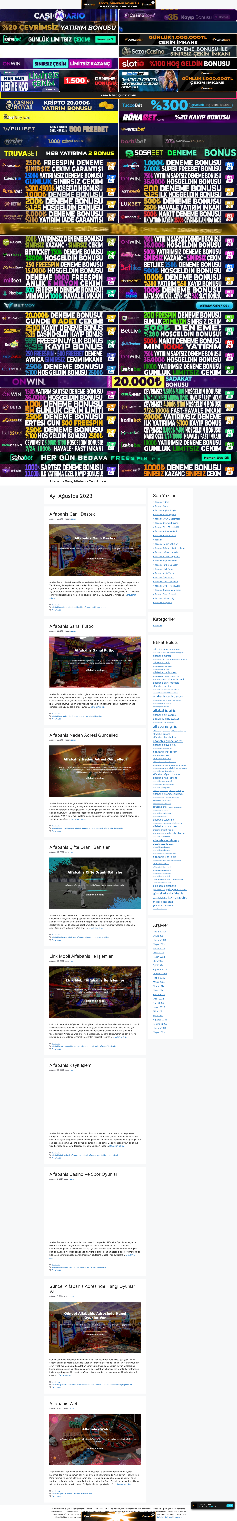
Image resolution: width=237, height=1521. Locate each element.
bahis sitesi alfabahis (86, 1384)
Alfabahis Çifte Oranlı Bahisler (79, 847)
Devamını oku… (98, 707)
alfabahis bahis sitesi (61, 1155)
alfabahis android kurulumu (178, 659)
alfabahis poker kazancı (160, 791)
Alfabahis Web (64, 1403)
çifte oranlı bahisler (102, 937)
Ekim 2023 (158, 1011)
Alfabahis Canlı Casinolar (165, 581)
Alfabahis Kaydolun (162, 602)
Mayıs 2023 (159, 1032)
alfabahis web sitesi (161, 836)
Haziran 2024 (160, 978)
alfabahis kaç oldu (72, 1493)
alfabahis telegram (163, 819)
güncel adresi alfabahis (113, 828)
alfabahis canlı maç (159, 700)
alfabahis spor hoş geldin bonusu (66, 1046)
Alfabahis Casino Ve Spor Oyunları (83, 1174)
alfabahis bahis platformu (161, 669)
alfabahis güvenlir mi (164, 744)
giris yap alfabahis (176, 889)
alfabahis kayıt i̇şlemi (79, 1155)
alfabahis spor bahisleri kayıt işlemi (103, 1155)
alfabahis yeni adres (161, 847)
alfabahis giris (77, 607)
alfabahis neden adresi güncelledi (89, 828)
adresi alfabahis (162, 649)
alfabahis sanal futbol (79, 716)
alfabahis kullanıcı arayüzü (177, 765)
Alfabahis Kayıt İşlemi (70, 1065)
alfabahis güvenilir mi (60, 716)
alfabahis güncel (161, 734)
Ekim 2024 (158, 961)
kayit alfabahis (177, 897)
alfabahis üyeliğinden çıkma (162, 870)
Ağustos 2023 (160, 1019)
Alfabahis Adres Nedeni (165, 531)
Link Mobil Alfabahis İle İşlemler (81, 956)
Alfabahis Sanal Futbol (72, 626)
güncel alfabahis (160, 898)
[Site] (59, 165)
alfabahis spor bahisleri (162, 813)
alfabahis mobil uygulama (163, 771)
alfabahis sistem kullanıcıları (162, 804)
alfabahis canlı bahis (163, 686)
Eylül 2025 (158, 936)
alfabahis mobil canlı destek (95, 607)
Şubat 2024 (159, 994)
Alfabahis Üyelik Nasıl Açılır (166, 586)
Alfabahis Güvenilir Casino (166, 552)
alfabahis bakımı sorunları (161, 676)
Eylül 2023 (158, 1015)
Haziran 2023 (160, 1028)
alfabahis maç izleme (178, 768)
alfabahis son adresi (175, 807)
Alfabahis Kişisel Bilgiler (165, 510)
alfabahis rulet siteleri (172, 797)
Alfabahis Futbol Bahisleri (165, 565)
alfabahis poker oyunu (160, 909)
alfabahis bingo (175, 676)
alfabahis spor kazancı (160, 816)
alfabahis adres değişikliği (175, 653)
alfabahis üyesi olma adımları (162, 873)
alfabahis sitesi (160, 806)
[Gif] (118, 229)
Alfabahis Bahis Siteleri (164, 594)
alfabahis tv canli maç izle (163, 830)
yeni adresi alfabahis (163, 905)
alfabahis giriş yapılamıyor (161, 731)
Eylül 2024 (158, 965)
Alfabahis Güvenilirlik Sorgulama (169, 548)
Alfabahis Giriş (160, 506)
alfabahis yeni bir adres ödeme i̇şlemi (165, 853)
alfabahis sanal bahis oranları (162, 801)
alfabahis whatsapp (85, 937)
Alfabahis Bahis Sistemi (164, 535)
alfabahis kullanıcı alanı (160, 765)
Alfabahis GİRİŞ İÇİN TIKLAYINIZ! (118, 95)
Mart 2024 (158, 990)
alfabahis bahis (161, 662)
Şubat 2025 (159, 948)
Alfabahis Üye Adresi (163, 577)
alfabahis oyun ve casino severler (163, 784)
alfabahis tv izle (159, 833)
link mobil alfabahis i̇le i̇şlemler (103, 1046)
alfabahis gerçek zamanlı (161, 706)
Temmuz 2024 (160, 973)
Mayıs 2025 (159, 944)
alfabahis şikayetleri (161, 876)
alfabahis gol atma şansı (178, 731)
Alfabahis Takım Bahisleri (165, 544)
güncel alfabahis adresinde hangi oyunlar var (114, 1384)
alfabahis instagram (165, 751)
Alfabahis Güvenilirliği (163, 598)
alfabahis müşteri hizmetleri (166, 774)
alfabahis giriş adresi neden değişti (164, 722)
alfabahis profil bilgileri (176, 791)
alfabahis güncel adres (164, 737)
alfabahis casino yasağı (173, 700)
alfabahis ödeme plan (174, 860)
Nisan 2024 (159, 986)
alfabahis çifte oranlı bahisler (64, 937)
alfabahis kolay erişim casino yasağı (164, 762)
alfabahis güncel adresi (168, 741)
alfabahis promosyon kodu (168, 793)
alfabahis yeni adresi (161, 850)
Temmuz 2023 (160, 1024)
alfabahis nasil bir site (165, 777)
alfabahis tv (85, 1046)
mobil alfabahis (99, 1267)
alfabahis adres (159, 652)
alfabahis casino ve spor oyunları (65, 1267)
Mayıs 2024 (159, 982)
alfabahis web (86, 1493)
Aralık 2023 (158, 1003)
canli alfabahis (178, 879)
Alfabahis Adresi (161, 502)
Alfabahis (56, 604)
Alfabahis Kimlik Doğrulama (166, 556)
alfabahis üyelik (161, 863)
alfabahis (176, 649)
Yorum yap (56, 610)
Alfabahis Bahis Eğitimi (164, 514)
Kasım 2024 (159, 957)
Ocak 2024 (158, 999)
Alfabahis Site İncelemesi (165, 560)
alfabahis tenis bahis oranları (162, 823)
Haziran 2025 (159, 940)
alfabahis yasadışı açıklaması (64, 1384)
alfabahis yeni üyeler (159, 860)
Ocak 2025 (158, 952)
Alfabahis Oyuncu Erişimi (165, 523)
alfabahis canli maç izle (166, 682)
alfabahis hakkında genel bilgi (162, 748)
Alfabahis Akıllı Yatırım (164, 573)
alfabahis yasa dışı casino (163, 844)
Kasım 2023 (159, 1007)
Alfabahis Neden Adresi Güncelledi (84, 735)
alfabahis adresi (162, 655)
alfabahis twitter (95, 716)
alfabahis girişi (86, 1267)
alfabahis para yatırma (162, 787)
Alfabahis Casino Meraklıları (167, 590)
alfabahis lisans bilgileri (160, 768)
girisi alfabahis (159, 890)
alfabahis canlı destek (61, 607)
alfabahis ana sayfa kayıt (161, 659)
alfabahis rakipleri (158, 797)
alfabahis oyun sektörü (162, 781)
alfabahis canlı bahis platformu (165, 689)
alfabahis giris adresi (164, 714)
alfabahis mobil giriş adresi (63, 828)
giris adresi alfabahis (164, 885)
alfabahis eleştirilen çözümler (162, 703)
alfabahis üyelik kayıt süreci (162, 867)
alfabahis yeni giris (164, 856)
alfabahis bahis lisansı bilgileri (162, 666)
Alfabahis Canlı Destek (72, 514)
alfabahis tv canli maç (165, 826)
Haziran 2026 (160, 931)
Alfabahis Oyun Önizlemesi (166, 519)
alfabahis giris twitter (166, 718)
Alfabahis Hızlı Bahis (163, 569)
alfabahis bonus (159, 679)
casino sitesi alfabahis (162, 882)
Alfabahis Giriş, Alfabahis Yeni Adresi (77, 481)
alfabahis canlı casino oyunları (165, 692)
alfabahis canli (176, 679)
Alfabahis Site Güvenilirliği (166, 527)
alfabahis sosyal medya (160, 810)
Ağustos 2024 (160, 969)
